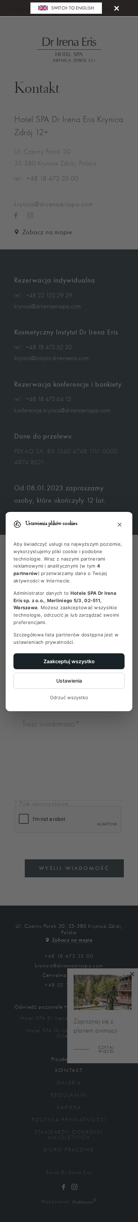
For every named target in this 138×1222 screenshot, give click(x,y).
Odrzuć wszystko (69, 697)
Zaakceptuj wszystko (69, 661)
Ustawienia (69, 681)
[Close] (116, 8)
